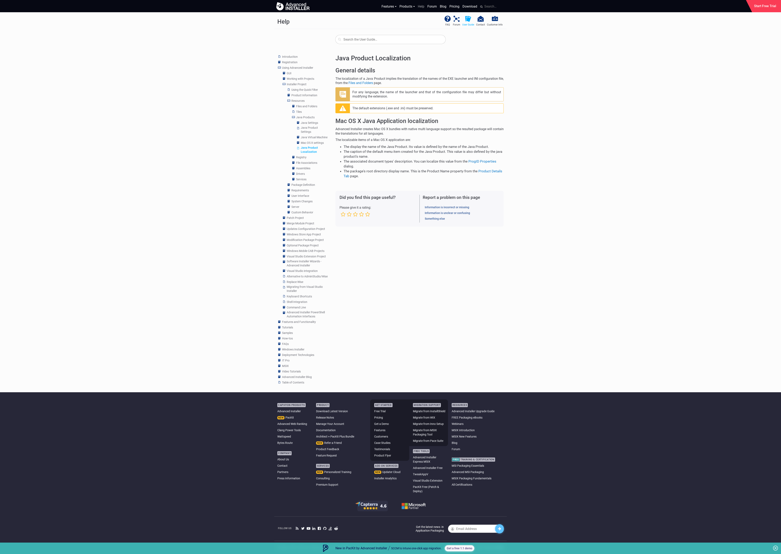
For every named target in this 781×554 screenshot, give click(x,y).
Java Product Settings (309, 129)
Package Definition (303, 184)
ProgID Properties (482, 161)
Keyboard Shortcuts (299, 296)
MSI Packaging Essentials (468, 465)
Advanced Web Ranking (292, 423)
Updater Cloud (391, 472)
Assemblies (303, 168)
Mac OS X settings (312, 142)
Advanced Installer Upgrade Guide (473, 411)
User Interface (300, 195)
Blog (443, 6)
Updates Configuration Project (306, 228)
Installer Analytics (385, 478)
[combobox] (390, 39)
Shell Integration (297, 302)
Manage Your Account (330, 423)
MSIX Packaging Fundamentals (471, 478)
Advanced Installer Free (427, 468)
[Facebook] (319, 529)
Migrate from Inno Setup (428, 423)
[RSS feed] (297, 529)
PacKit (289, 417)
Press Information (288, 478)
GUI (289, 73)
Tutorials (287, 327)
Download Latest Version (332, 411)
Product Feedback (327, 449)
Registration (290, 62)
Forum (432, 6)
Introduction (290, 56)
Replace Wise (295, 282)
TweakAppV (420, 474)
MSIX (285, 366)
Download (469, 6)
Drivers (300, 173)
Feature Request (326, 455)
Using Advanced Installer (297, 67)
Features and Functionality (299, 322)
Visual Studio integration (302, 271)
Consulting (323, 478)
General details (355, 70)
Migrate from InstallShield (429, 411)
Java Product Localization (309, 149)
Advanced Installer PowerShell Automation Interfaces (306, 314)
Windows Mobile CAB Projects (305, 251)
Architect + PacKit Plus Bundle (335, 436)
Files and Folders (306, 106)
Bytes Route (285, 442)
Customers (381, 436)
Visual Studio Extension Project (306, 256)
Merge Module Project (300, 223)
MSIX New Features (464, 436)
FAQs (285, 344)
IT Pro (286, 360)
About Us (283, 459)
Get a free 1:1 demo (459, 548)
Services (301, 179)
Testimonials (382, 449)
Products (405, 6)
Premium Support (327, 484)
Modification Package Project (305, 240)
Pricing (454, 6)
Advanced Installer (289, 411)
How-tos (287, 338)
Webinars (458, 423)
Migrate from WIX (424, 417)
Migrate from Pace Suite (428, 440)
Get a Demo (381, 423)
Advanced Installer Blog (297, 377)
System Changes (302, 201)
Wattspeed (284, 436)
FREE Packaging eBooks (467, 417)
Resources (298, 100)
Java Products (305, 117)
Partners (282, 472)
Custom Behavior (302, 212)
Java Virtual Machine (314, 137)
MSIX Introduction (463, 430)
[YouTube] (308, 529)
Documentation (326, 430)
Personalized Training (337, 472)
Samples (287, 333)
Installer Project (296, 84)
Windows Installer (293, 349)
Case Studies (382, 442)
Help (421, 6)
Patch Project (295, 217)
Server (295, 206)
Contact (282, 465)
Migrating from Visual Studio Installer (305, 289)
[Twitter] (303, 529)
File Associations (306, 162)
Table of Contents (293, 382)
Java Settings (309, 122)
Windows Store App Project (304, 234)
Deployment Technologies (298, 355)
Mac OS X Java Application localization (386, 120)
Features (388, 6)
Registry (301, 157)
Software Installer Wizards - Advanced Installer (304, 263)
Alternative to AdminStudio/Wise (307, 276)
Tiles (299, 111)
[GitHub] (325, 529)
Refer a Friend (333, 442)
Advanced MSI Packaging (468, 472)
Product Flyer (382, 455)
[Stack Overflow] (330, 529)
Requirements (300, 190)
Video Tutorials (291, 371)
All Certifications (462, 484)
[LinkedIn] (314, 529)
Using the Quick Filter (304, 89)
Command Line (296, 307)
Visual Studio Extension (427, 480)
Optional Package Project (303, 245)
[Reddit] (336, 529)
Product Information (304, 95)
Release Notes (325, 417)
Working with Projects (300, 78)
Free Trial (380, 411)
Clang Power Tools (289, 430)
